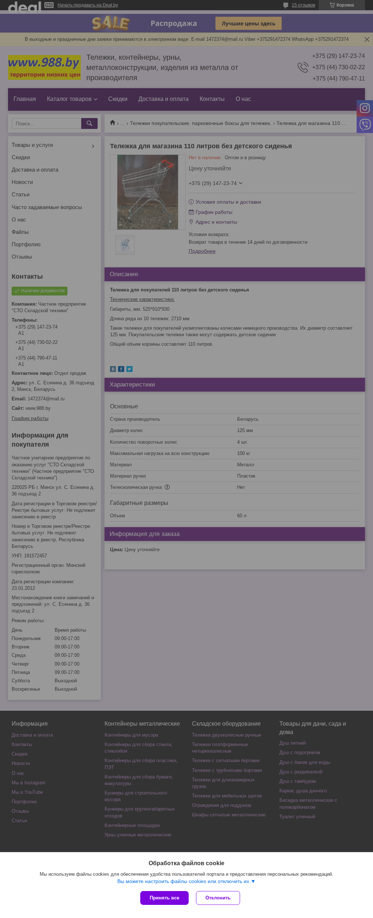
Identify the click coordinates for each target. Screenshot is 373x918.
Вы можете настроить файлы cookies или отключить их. (184, 881)
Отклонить (218, 898)
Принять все (164, 898)
